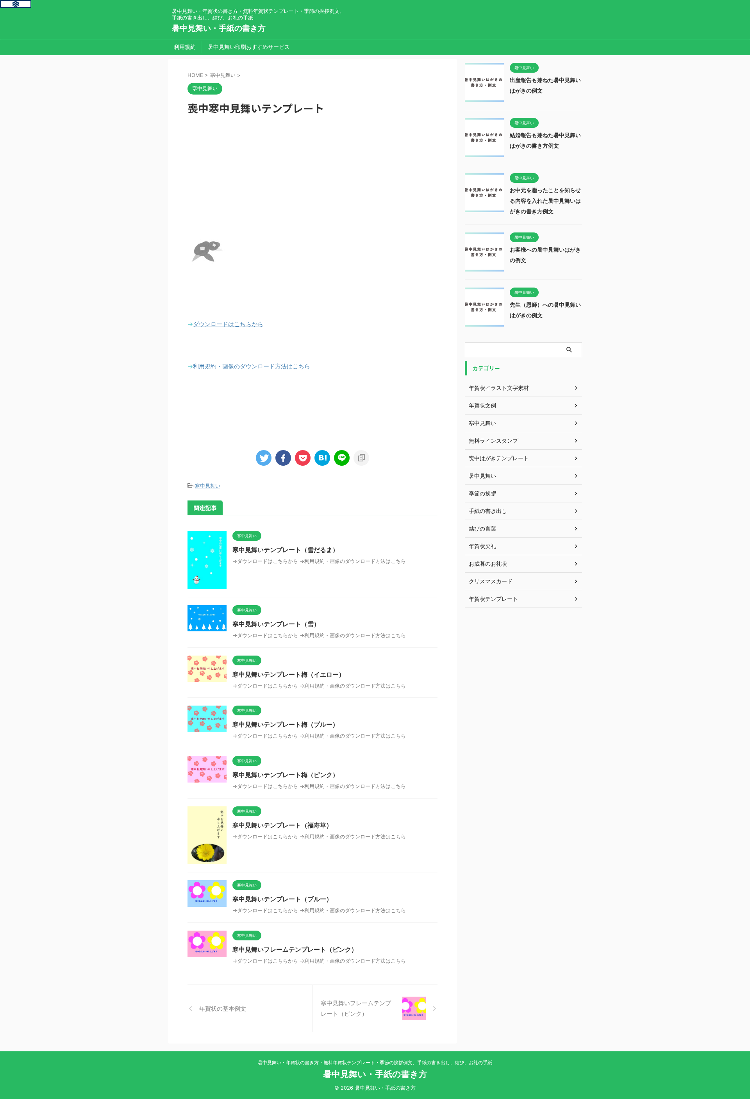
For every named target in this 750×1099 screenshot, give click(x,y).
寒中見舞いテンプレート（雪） (276, 624)
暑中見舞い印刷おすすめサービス (249, 46)
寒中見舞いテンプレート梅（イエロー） (288, 674)
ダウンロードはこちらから (228, 324)
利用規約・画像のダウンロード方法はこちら (251, 366)
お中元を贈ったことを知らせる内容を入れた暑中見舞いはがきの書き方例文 (545, 200)
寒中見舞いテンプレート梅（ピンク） (285, 775)
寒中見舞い (207, 485)
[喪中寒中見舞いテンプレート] (322, 458)
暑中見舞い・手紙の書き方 (219, 28)
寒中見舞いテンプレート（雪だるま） (285, 550)
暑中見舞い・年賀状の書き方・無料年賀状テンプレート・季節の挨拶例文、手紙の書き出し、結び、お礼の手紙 (375, 1062)
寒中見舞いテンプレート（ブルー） (282, 899)
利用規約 (185, 46)
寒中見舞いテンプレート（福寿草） (282, 825)
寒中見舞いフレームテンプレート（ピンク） (294, 949)
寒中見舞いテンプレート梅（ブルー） (285, 724)
